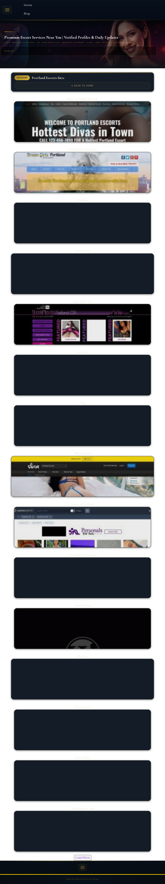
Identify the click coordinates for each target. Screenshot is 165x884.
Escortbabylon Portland (82, 555)
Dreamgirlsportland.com (82, 149)
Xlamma (83, 200)
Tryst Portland (82, 605)
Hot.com (82, 656)
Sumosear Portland (82, 504)
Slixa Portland (82, 453)
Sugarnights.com (82, 301)
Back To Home (83, 85)
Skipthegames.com (83, 808)
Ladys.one (82, 352)
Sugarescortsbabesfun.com (82, 98)
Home (28, 5)
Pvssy (82, 403)
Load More (82, 857)
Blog (27, 13)
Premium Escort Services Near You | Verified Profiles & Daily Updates (61, 37)
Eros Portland (82, 707)
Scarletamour (83, 250)
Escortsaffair (82, 757)
